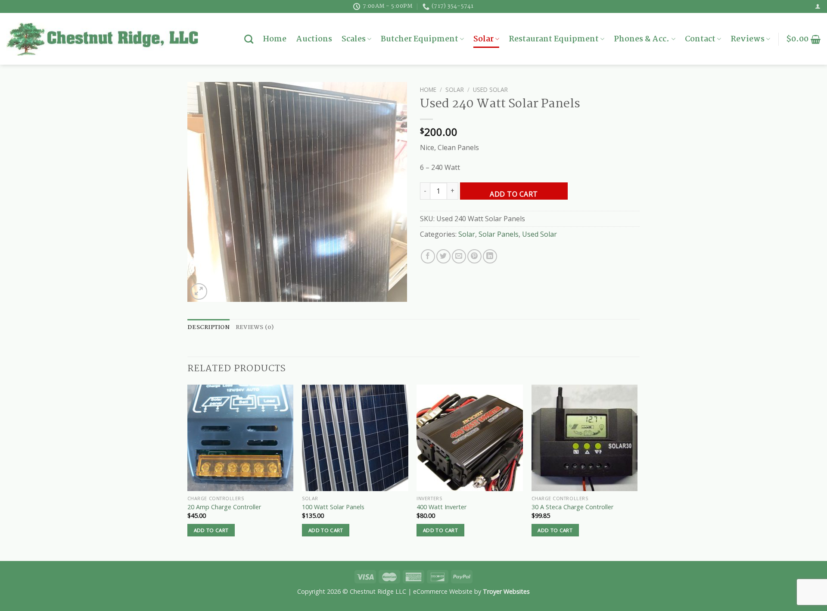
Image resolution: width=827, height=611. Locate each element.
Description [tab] (208, 327)
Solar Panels (499, 234)
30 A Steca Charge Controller (572, 507)
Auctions (314, 39)
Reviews (748, 39)
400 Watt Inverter (441, 507)
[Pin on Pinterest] (474, 256)
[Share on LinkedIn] (490, 256)
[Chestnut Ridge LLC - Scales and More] (102, 39)
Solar (483, 39)
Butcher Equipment (419, 39)
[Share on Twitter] (443, 256)
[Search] (248, 39)
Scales (354, 39)
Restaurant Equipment (554, 39)
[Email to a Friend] (459, 256)
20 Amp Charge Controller (224, 507)
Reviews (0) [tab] (255, 327)
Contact (700, 39)
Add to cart (514, 194)
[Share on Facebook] (428, 256)
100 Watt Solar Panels (333, 507)
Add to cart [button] (211, 530)
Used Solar (490, 89)
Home (274, 39)
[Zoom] (198, 291)
